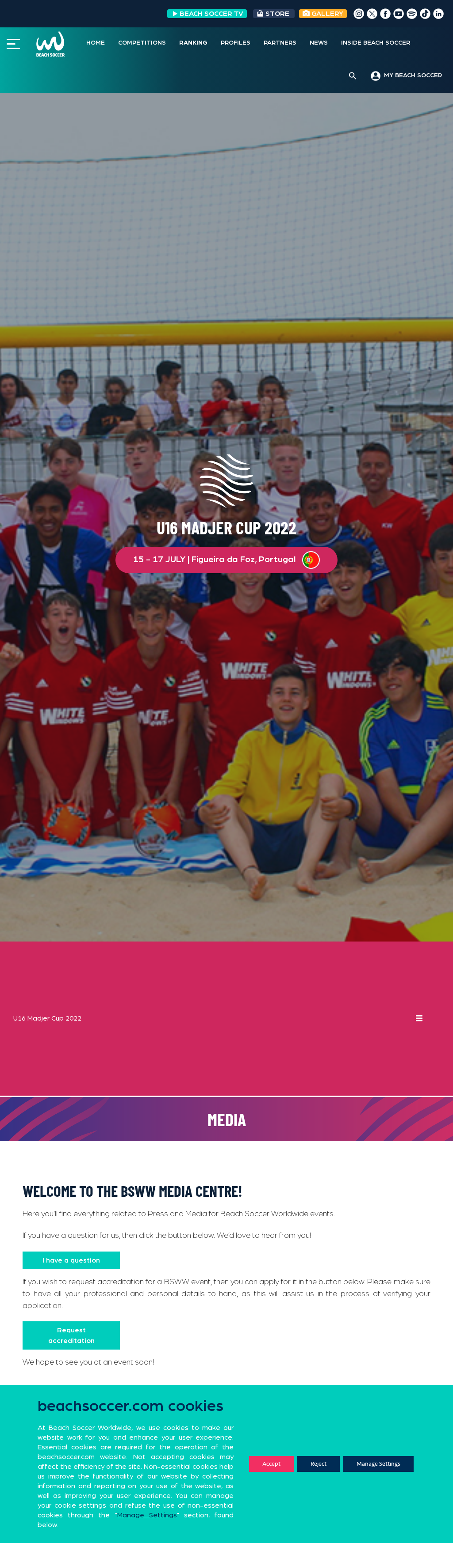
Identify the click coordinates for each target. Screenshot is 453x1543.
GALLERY (326, 13)
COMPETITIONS (142, 43)
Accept (271, 1463)
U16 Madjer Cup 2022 (47, 1018)
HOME (95, 43)
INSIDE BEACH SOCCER (375, 43)
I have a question (71, 1260)
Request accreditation (71, 1335)
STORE (277, 13)
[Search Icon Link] (353, 76)
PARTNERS (280, 43)
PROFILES (235, 43)
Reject (318, 1463)
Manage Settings (378, 1463)
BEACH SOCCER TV (211, 13)
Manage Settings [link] (147, 1515)
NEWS (319, 43)
